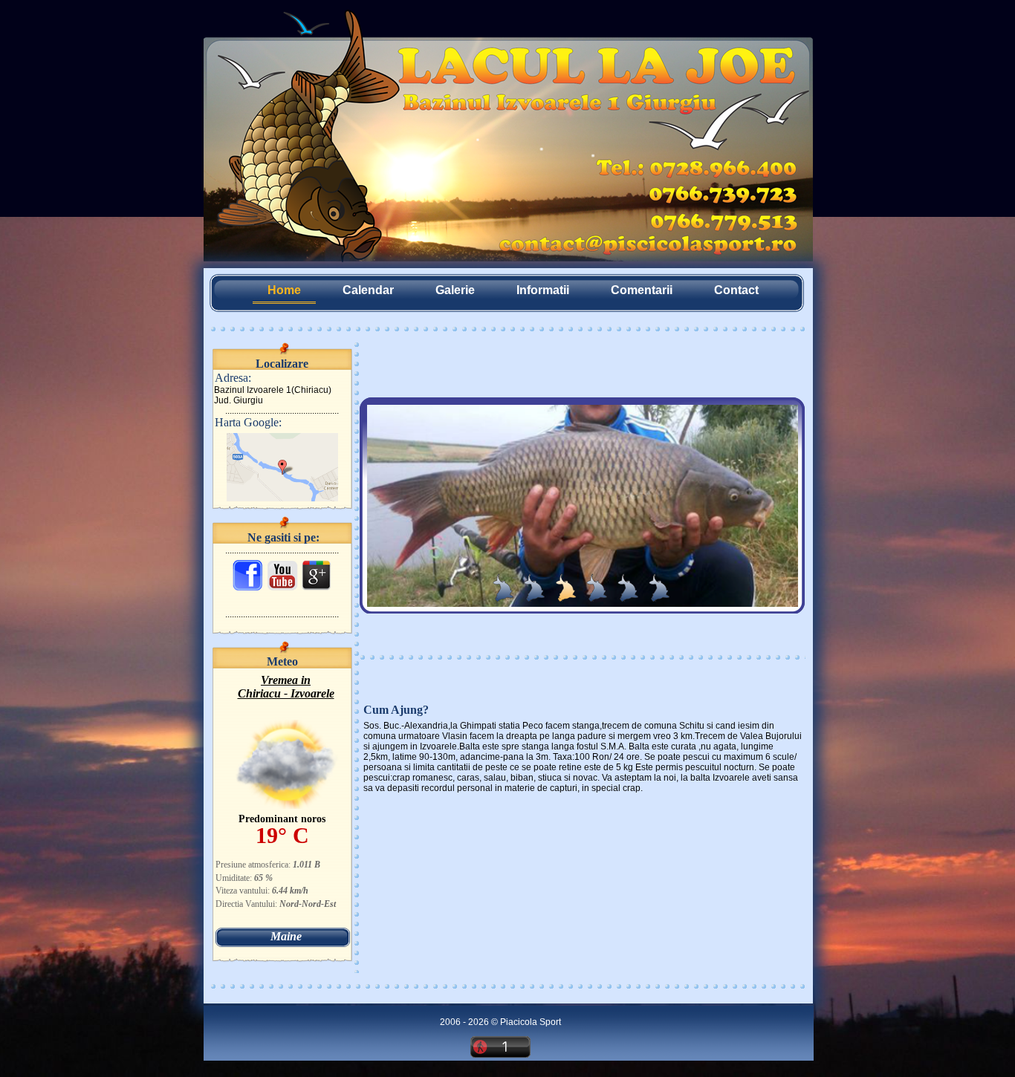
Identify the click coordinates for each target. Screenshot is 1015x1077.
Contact (736, 290)
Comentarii (641, 290)
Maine (286, 936)
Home (284, 290)
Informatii (542, 290)
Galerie (455, 290)
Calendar (368, 290)
